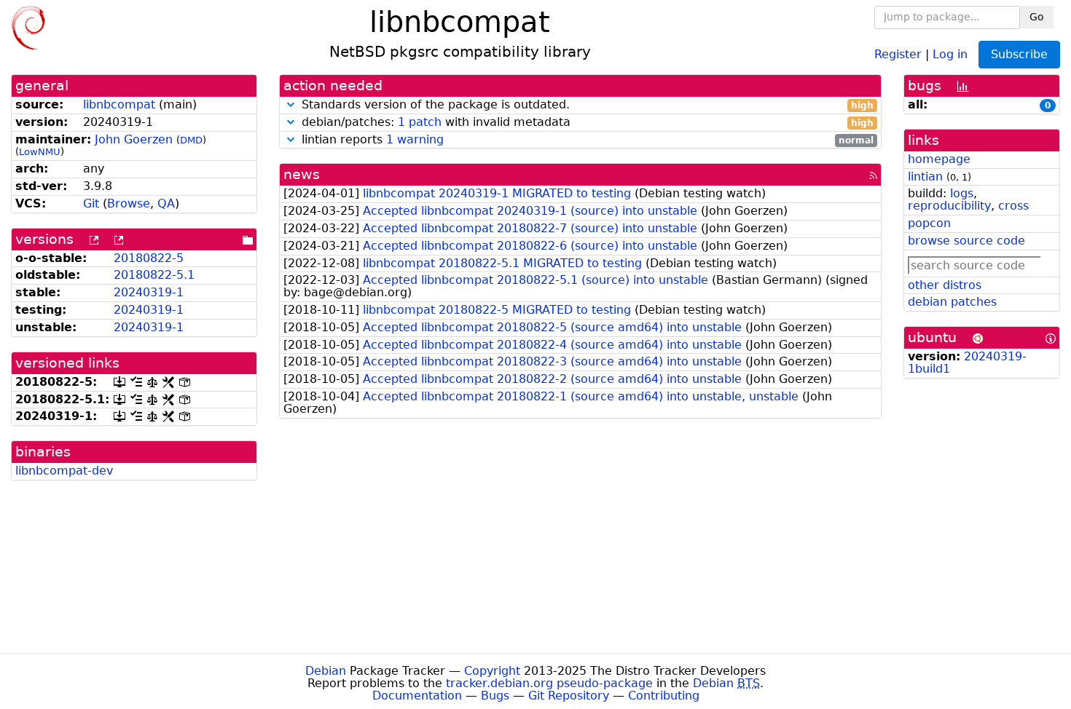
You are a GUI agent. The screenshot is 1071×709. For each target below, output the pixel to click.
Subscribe (1019, 54)
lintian (925, 176)
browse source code (966, 240)
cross (1013, 206)
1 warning (415, 139)
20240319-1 (149, 292)
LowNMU (39, 151)
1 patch (420, 122)
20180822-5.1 (154, 275)
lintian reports (586, 140)
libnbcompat (119, 104)
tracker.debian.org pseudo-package (549, 683)
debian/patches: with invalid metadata (586, 122)
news (301, 174)
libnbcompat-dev (64, 471)
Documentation (417, 695)
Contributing (663, 695)
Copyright (492, 671)
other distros (944, 285)
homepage (939, 159)
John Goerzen (134, 139)
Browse (128, 203)
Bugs (495, 695)
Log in (950, 53)
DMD (191, 140)
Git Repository (568, 695)
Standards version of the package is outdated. (586, 105)
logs (961, 193)
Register (898, 53)
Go (1036, 17)
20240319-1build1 (967, 362)
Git (91, 203)
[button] (290, 104)
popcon (929, 223)
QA (166, 203)
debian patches (952, 302)
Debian (325, 671)
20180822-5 (149, 258)
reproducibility (949, 206)
